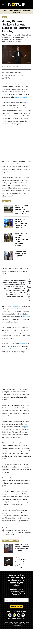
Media (5, 17)
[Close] (28, 575)
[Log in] (30, 4)
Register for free (16, 606)
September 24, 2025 (30, 290)
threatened (26, 317)
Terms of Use (8, 623)
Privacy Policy (14, 623)
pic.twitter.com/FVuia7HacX (14, 296)
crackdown (5, 94)
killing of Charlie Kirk (20, 97)
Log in (23, 618)
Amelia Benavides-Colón (13, 73)
